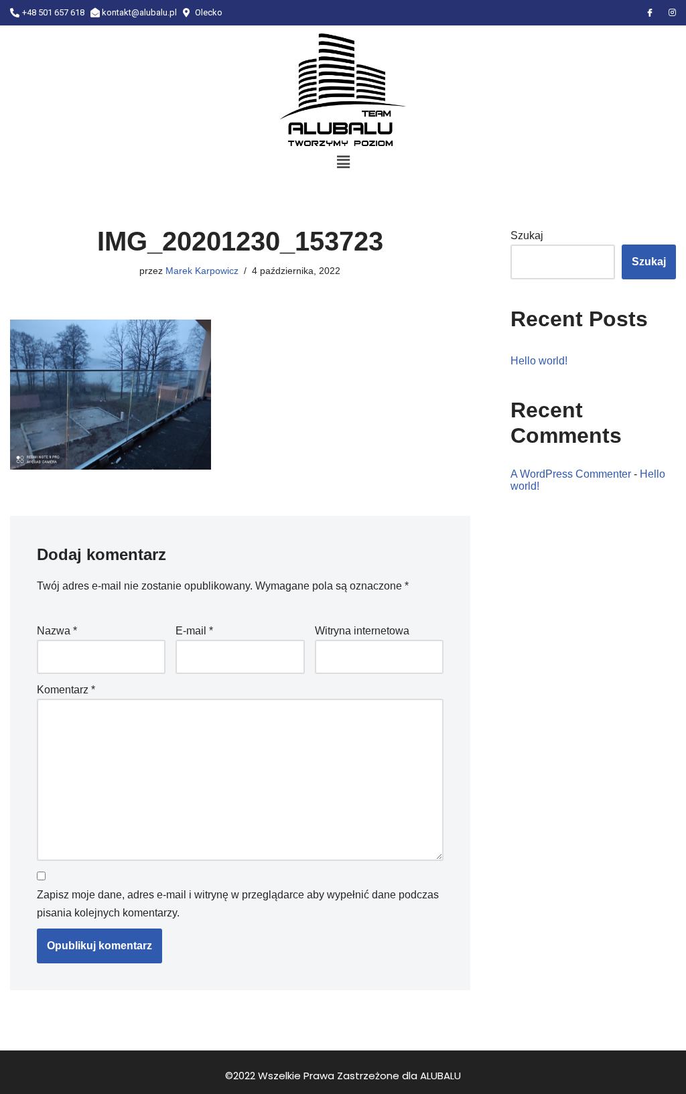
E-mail (194, 630)
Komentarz (66, 689)
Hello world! (538, 360)
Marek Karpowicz (201, 270)
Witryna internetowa (362, 630)
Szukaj (526, 235)
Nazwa (57, 630)
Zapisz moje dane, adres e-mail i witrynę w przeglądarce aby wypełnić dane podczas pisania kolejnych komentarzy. (238, 903)
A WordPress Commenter (570, 474)
